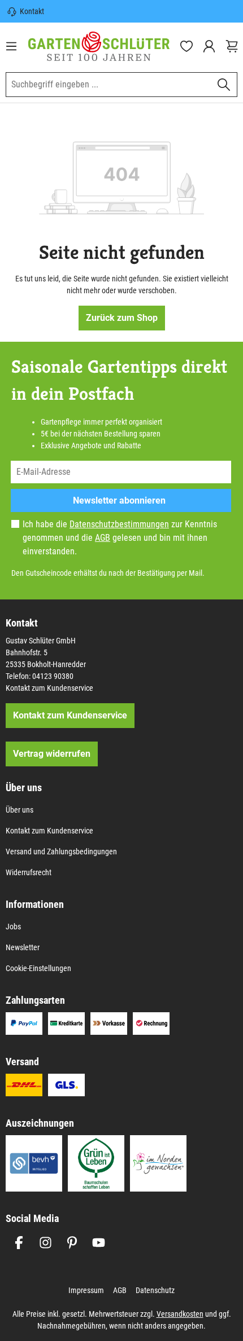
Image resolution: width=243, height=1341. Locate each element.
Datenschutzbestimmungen (119, 524)
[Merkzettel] (186, 46)
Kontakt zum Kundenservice (49, 687)
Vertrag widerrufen (51, 753)
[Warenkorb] (231, 46)
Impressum (86, 1290)
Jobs (13, 926)
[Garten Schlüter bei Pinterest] (72, 1242)
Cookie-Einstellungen (38, 968)
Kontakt (32, 11)
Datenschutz (155, 1290)
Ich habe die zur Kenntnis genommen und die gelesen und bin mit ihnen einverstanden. (120, 538)
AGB (102, 537)
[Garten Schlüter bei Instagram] (45, 1242)
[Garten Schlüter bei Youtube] (98, 1242)
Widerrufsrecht (28, 872)
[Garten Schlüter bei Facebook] (19, 1242)
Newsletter (23, 947)
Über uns (19, 809)
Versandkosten (180, 1313)
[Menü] (11, 46)
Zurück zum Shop (122, 317)
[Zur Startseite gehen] (99, 46)
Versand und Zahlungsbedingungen (61, 851)
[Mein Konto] (209, 46)
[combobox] (108, 84)
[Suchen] (224, 84)
